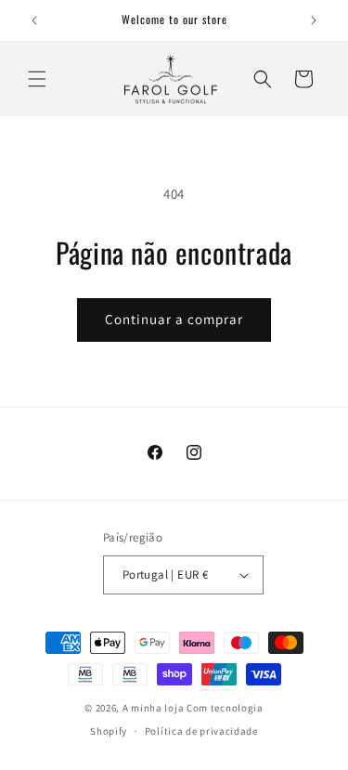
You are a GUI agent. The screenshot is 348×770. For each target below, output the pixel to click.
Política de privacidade (201, 730)
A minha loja (153, 707)
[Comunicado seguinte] (313, 20)
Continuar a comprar (174, 319)
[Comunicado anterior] (34, 20)
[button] (37, 79)
